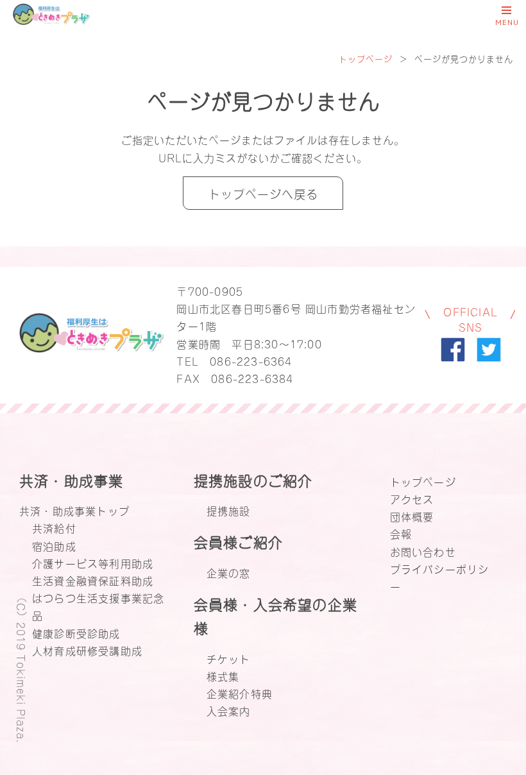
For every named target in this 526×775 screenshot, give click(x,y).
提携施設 (229, 510)
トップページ (366, 58)
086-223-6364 (251, 360)
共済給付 (54, 527)
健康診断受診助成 (76, 633)
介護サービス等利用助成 (92, 563)
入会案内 (229, 710)
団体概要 (412, 516)
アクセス (412, 498)
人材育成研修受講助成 (87, 650)
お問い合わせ (423, 551)
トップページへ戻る (263, 193)
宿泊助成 (54, 545)
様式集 (223, 676)
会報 (401, 533)
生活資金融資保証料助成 (92, 580)
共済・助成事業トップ (74, 510)
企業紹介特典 (240, 693)
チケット (229, 658)
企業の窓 (229, 572)
